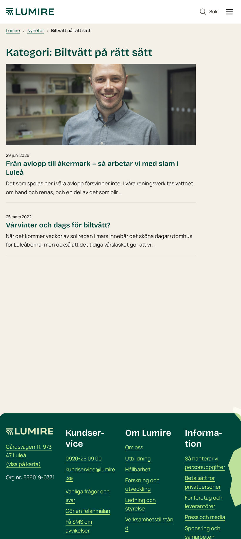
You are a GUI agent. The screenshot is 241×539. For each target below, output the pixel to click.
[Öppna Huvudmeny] (229, 12)
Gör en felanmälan (88, 510)
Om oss (134, 447)
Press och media (205, 516)
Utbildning (138, 458)
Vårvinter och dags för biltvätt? (58, 225)
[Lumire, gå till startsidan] (30, 11)
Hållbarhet (137, 469)
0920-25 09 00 (84, 458)
